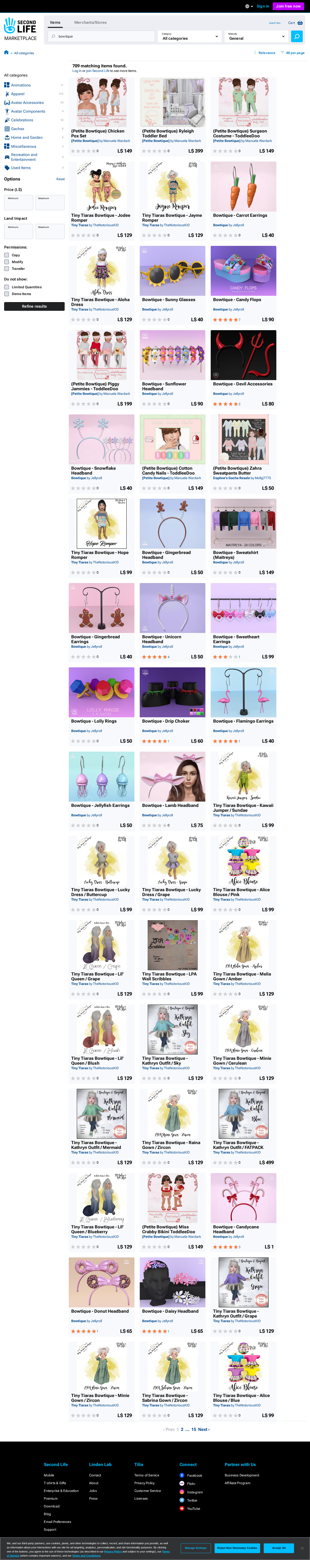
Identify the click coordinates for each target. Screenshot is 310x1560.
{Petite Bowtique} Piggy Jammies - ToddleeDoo (95, 386)
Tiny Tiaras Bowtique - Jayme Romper (172, 218)
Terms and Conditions (86, 1555)
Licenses (141, 1498)
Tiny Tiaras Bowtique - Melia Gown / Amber (242, 976)
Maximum (43, 198)
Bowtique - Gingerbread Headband (166, 555)
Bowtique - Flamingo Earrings (243, 721)
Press (93, 1498)
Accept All (279, 1548)
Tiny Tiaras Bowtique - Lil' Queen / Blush (97, 1061)
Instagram (194, 1492)
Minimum (13, 198)
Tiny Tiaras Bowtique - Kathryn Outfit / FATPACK (238, 1145)
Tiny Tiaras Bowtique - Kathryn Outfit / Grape (236, 1313)
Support (50, 1529)
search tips (274, 23)
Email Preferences (57, 1522)
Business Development (242, 1475)
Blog (47, 1514)
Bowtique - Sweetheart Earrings (236, 639)
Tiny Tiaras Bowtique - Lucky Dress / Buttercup (100, 892)
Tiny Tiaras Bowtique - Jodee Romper (100, 218)
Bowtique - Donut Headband (100, 1311)
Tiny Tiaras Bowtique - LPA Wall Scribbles (169, 976)
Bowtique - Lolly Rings (94, 721)
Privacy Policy (144, 1483)
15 (193, 1429)
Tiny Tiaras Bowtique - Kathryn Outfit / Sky (165, 1061)
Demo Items (21, 294)
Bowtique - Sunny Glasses (168, 299)
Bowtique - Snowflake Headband (93, 471)
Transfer (18, 269)
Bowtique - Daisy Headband (170, 1311)
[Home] (6, 53)
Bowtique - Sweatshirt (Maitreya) (235, 555)
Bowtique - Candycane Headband (236, 1229)
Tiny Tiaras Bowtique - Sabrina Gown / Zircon (165, 1398)
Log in (77, 71)
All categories (24, 53)
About (93, 1483)
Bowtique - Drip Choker (166, 721)
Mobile (49, 1475)
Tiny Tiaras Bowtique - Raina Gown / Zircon (171, 1145)
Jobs (93, 1491)
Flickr (190, 1484)
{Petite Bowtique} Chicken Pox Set (97, 133)
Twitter (191, 1500)
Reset (60, 179)
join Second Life (97, 71)
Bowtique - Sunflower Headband (164, 386)
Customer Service (147, 1491)
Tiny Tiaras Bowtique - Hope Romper (100, 555)
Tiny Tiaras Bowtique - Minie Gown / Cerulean (242, 1061)
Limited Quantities (27, 287)
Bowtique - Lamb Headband (170, 805)
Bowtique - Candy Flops (237, 299)
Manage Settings (196, 1548)
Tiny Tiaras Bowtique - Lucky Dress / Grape (171, 892)
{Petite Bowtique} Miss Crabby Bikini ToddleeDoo (168, 1229)
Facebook (194, 1475)
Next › (204, 1429)
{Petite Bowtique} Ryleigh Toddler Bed (168, 133)
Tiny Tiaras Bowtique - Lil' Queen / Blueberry (97, 1229)
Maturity (232, 33)
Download (52, 1506)
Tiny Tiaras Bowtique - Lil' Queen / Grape (97, 976)
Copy (16, 255)
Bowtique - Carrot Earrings (240, 215)
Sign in (263, 6)
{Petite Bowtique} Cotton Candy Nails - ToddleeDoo (168, 471)
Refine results (34, 306)
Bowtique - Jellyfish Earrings (100, 805)
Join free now (288, 6)
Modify (17, 262)
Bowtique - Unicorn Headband (161, 639)
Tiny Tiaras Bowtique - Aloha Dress (100, 302)
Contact (95, 1475)
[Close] (302, 1548)
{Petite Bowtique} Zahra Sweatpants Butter (237, 471)
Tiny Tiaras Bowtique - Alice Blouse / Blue (241, 1398)
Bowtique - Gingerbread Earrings (95, 639)
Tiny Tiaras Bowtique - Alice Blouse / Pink (241, 892)
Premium (50, 1498)
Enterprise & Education (61, 1491)
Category (166, 33)
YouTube (193, 1509)
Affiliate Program (237, 1483)
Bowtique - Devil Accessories (243, 384)
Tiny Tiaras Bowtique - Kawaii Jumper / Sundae (243, 808)
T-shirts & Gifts (55, 1483)
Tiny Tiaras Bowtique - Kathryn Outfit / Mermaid (96, 1145)
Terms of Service (146, 1475)
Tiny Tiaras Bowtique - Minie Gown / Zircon (100, 1398)
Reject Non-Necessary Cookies (237, 1548)
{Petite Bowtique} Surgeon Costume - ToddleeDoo (240, 133)
